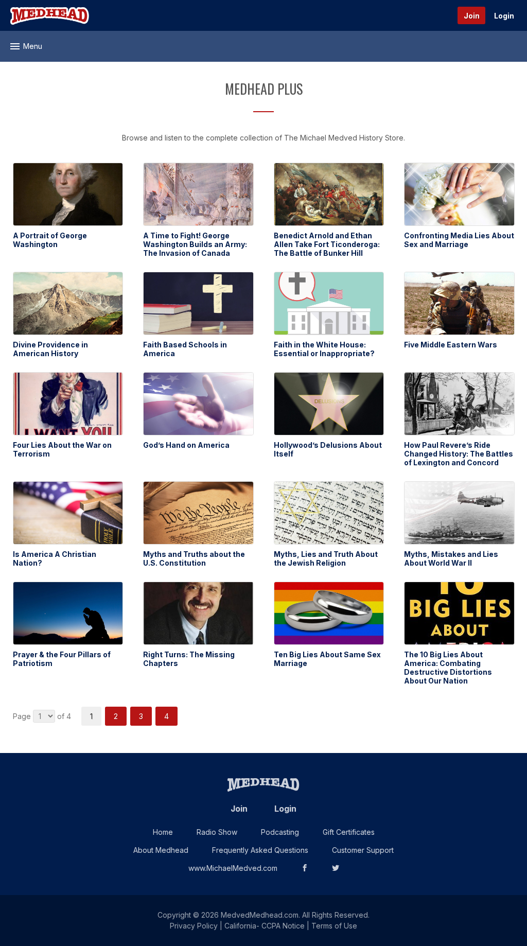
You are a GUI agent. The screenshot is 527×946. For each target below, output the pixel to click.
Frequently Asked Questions (260, 850)
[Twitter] (335, 868)
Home (163, 832)
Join (472, 15)
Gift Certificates (349, 832)
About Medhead (160, 850)
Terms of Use (334, 925)
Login (504, 15)
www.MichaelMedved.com (232, 868)
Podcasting (280, 832)
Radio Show (217, 832)
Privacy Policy (194, 925)
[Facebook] (304, 868)
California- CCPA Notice (264, 925)
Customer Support (363, 850)
